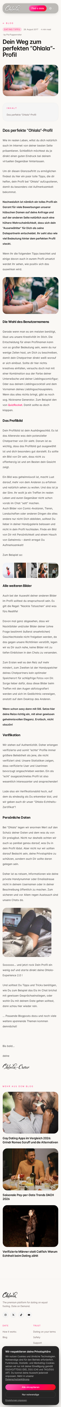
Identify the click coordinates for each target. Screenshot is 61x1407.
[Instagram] (5, 1315)
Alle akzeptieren (30, 1387)
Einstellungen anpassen (16, 1400)
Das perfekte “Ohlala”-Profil (21, 114)
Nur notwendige (30, 1394)
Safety (36, 1337)
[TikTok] (21, 1315)
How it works (9, 1331)
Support (37, 1342)
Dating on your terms (44, 1331)
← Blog (8, 23)
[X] (13, 1315)
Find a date (38, 8)
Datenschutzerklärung (17, 1379)
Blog (5, 1337)
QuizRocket (15, 405)
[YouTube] (29, 1315)
